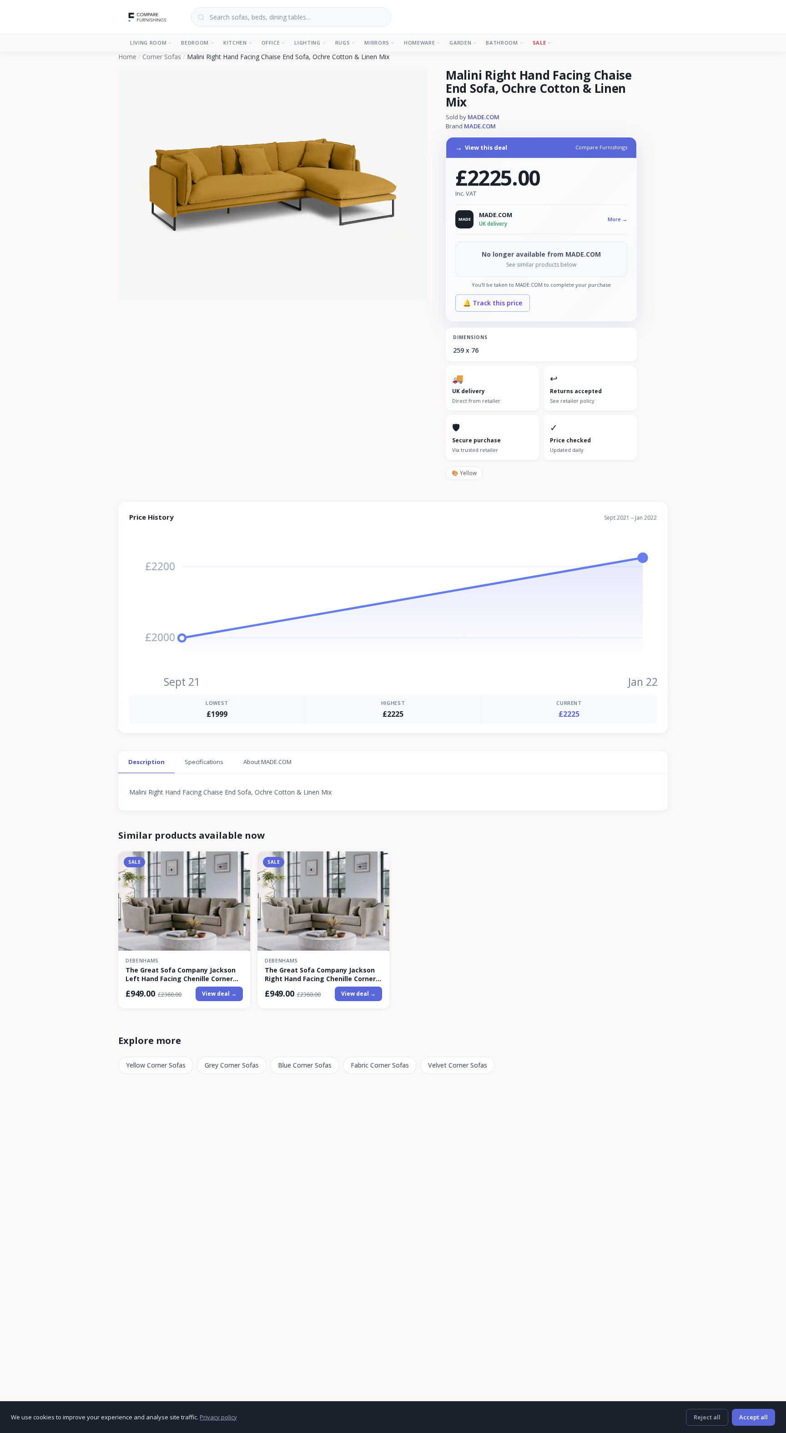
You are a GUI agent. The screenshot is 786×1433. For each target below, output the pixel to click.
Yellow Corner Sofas (156, 1065)
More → (617, 219)
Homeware (419, 42)
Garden (460, 42)
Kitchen (235, 42)
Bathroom (502, 42)
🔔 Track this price (492, 303)
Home (127, 56)
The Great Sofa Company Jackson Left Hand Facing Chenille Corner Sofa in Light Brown (181, 974)
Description (146, 762)
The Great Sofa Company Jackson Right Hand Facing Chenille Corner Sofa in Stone (320, 974)
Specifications (204, 762)
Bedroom (195, 42)
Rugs (342, 42)
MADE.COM (483, 117)
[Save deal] (238, 864)
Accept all (753, 1417)
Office (271, 42)
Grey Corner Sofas (232, 1065)
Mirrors (376, 42)
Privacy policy (218, 1417)
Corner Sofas (161, 56)
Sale (539, 42)
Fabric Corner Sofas (380, 1065)
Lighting (307, 42)
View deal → (219, 994)
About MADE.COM (267, 762)
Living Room (148, 42)
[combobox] (291, 17)
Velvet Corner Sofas (457, 1065)
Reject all (707, 1417)
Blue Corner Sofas (305, 1065)
